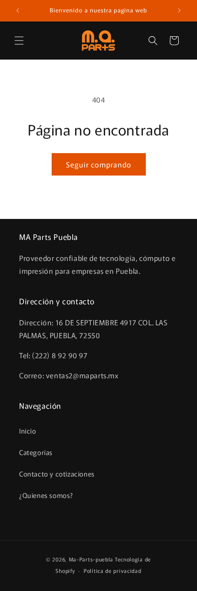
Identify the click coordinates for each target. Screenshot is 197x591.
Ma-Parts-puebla (91, 559)
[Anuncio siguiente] (179, 10)
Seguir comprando (98, 164)
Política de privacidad (112, 570)
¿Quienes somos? (46, 495)
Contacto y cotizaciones (57, 473)
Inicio (27, 430)
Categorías (36, 452)
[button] (19, 40)
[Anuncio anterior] (17, 10)
